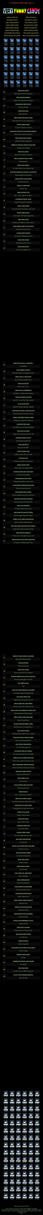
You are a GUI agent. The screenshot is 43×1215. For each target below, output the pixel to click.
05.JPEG (31, 1096)
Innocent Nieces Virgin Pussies (23, 737)
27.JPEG (18, 1125)
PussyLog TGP (23, 458)
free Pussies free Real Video (23, 117)
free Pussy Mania (23, 669)
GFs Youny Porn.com (23, 696)
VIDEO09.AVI (18, 53)
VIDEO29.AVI (31, 78)
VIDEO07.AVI (6, 53)
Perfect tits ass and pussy (23, 907)
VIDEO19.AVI (6, 69)
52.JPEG (25, 1155)
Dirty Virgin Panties (12, 22)
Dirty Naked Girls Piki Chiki (23, 717)
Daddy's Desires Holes (12, 30)
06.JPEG (37, 1096)
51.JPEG (18, 1155)
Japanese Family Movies (23, 771)
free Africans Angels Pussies (23, 512)
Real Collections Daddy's (31, 35)
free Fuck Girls (23, 151)
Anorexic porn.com (23, 825)
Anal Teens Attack (23, 730)
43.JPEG (6, 1147)
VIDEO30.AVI (37, 78)
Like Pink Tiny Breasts (23, 532)
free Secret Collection (30, 32)
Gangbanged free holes (23, 893)
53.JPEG (31, 1155)
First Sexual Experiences (23, 390)
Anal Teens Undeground (23, 744)
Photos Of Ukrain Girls (23, 798)
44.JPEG (12, 1147)
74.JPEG (12, 1184)
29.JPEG (31, 1125)
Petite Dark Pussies (23, 124)
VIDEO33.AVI (18, 86)
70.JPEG (25, 1177)
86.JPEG (12, 1198)
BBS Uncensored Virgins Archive (23, 764)
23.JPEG (31, 1118)
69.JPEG (18, 1177)
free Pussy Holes (23, 90)
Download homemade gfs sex (23, 920)
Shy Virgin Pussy (23, 683)
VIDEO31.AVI (6, 86)
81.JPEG (18, 1191)
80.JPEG (12, 1191)
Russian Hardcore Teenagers (23, 471)
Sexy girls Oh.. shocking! (23, 873)
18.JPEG (37, 1111)
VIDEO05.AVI (31, 44)
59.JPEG (31, 1162)
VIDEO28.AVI (25, 78)
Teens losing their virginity (23, 900)
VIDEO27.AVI (18, 78)
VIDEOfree (6, 44)
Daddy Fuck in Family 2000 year (23, 757)
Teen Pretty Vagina (31, 19)
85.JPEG (6, 1198)
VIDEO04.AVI (25, 44)
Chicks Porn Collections (23, 178)
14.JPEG (12, 1111)
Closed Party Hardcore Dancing (23, 485)
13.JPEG (6, 1111)
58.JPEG (25, 1162)
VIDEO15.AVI (18, 61)
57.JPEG (18, 1162)
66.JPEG (37, 1169)
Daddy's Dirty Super (12, 25)
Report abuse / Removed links (21, 1206)
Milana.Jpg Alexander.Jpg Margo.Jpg (23, 710)
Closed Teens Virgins (23, 233)
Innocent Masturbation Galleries (23, 690)
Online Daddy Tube (23, 451)
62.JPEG (12, 1169)
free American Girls (23, 370)
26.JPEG (12, 1125)
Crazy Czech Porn (23, 205)
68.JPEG (12, 1177)
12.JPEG (37, 1103)
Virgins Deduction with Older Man (23, 539)
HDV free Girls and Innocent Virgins (23, 526)
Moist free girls (23, 859)
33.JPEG (18, 1133)
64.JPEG (25, 1169)
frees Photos (23, 791)
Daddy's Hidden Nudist (31, 30)
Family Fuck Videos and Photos (23, 519)
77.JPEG (31, 1184)
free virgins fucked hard (23, 886)
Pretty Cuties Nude (23, 185)
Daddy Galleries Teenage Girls (23, 417)
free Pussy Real (23, 111)
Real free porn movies (23, 839)
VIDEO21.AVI (18, 69)
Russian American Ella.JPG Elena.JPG (23, 676)
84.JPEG (37, 1191)
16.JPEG (25, 1111)
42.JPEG (37, 1140)
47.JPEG (31, 1147)
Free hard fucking (23, 866)
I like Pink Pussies (23, 239)
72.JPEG (37, 1177)
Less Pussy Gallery (23, 431)
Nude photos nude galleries (23, 913)
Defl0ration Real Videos (23, 492)
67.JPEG (6, 1177)
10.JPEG (25, 1103)
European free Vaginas (23, 437)
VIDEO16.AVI (25, 61)
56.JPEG (12, 1162)
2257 (29, 1209)
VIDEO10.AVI (25, 53)
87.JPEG (18, 1198)
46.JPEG (25, 1147)
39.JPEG (18, 1140)
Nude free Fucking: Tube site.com (23, 410)
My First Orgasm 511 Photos (23, 498)
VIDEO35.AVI (31, 86)
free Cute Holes (31, 17)
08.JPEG (12, 1103)
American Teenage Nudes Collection (23, 144)
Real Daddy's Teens (31, 22)
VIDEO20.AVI (12, 69)
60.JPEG (37, 1162)
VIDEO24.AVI (37, 69)
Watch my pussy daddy (23, 852)
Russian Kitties (23, 662)
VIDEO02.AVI (12, 44)
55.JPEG (6, 1162)
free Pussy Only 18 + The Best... (23, 363)
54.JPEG (37, 1155)
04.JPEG (25, 1096)
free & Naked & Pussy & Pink (23, 158)
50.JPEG (12, 1155)
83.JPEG (31, 1191)
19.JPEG (6, 1118)
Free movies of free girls (23, 805)
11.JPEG (31, 1103)
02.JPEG (12, 1096)
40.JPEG (25, 1140)
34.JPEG (25, 1133)
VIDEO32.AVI (12, 86)
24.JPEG (37, 1118)
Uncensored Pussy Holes (12, 32)
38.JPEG (12, 1140)
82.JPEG (25, 1191)
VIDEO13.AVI (6, 61)
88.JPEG (25, 1198)
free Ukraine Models (23, 97)
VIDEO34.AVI (25, 86)
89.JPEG (31, 1198)
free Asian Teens (23, 219)
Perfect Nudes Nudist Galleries (23, 656)
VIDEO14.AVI (12, 61)
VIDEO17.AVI (31, 61)
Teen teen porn (23, 968)
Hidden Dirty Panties (12, 27)
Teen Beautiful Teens (31, 25)
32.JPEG (12, 1133)
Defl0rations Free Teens (23, 478)
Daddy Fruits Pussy (23, 464)
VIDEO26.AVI (12, 78)
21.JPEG (18, 1118)
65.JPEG (31, 1169)
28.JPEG (25, 1125)
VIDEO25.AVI (6, 78)
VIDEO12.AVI (37, 53)
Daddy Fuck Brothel (30, 27)
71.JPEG (31, 1177)
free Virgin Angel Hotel (23, 138)
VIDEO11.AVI (31, 53)
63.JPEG (18, 1169)
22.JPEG (25, 1118)
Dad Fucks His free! (23, 505)
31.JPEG (6, 1133)
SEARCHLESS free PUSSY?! (23, 104)
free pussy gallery (23, 927)
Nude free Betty (23, 444)
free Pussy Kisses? (23, 165)
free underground (23, 879)
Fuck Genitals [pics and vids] (23, 785)
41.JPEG (31, 1140)
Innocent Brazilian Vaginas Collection (23, 172)
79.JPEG (6, 1191)
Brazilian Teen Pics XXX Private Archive (23, 131)
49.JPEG (6, 1155)
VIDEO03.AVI (18, 44)
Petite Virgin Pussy (23, 212)
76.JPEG (25, 1184)
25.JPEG (6, 1125)
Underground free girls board (23, 961)
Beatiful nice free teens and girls (23, 846)
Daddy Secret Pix (12, 17)
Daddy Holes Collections (12, 35)
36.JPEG (37, 1133)
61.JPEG (6, 1169)
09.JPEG (18, 1103)
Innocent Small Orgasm (23, 397)
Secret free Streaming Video (23, 723)
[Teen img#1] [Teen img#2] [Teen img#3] (23, 947)
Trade (21, 1213)
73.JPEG (6, 1184)
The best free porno (23, 832)
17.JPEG (31, 1111)
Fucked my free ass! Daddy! (23, 751)
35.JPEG (31, 1133)
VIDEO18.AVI (37, 61)
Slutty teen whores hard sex (23, 974)
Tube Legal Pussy (23, 383)
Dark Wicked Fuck (23, 192)
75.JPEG (18, 1184)
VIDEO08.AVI (12, 53)
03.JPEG (18, 1096)
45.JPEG (18, 1147)
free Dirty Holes (12, 19)
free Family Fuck (23, 778)
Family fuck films (23, 812)
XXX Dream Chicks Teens (23, 199)
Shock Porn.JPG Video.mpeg (23, 703)
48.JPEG (37, 1147)
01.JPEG (6, 1096)
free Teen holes (23, 818)
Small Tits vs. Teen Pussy (23, 376)
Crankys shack (23, 941)
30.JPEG (37, 1125)
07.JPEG (6, 1103)
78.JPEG (37, 1184)
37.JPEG (6, 1140)
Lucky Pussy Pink (23, 403)
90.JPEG (37, 1198)
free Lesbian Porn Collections (23, 226)
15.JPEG (18, 1111)
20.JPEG (12, 1118)
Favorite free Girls (23, 424)
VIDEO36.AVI (37, 86)
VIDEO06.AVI (37, 44)
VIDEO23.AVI (31, 69)
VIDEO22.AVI (25, 69)
